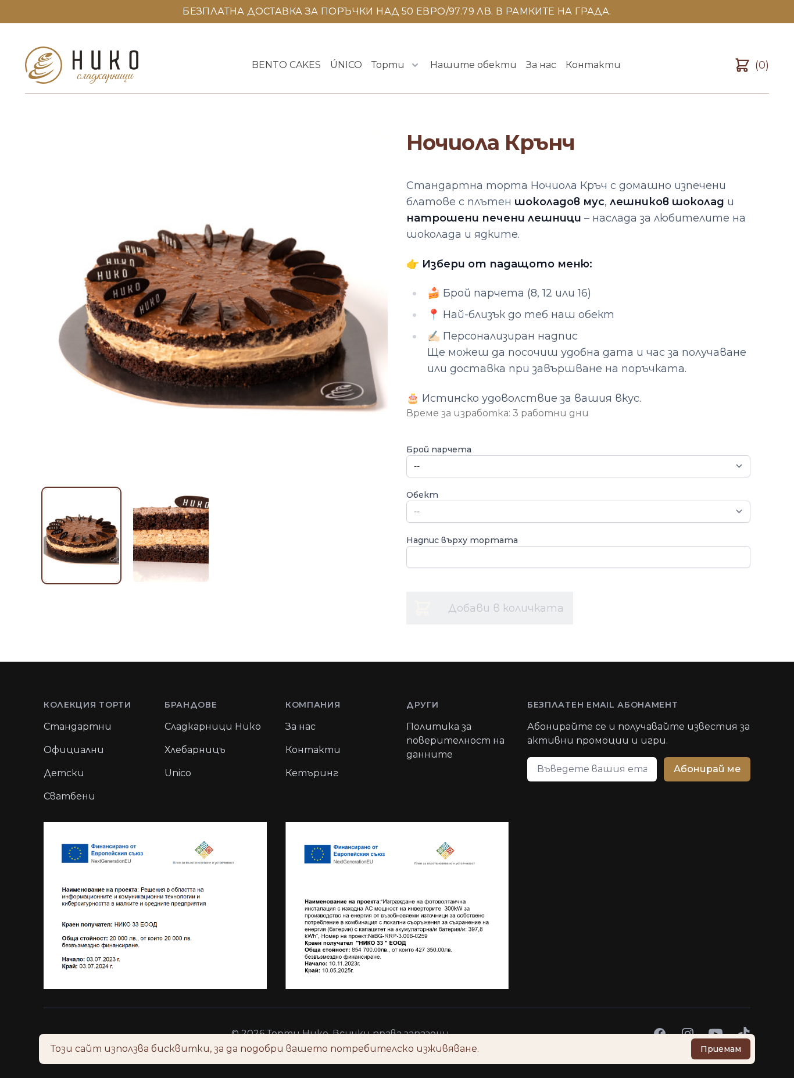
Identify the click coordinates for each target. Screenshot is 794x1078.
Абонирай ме (707, 768)
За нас (541, 64)
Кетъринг (311, 773)
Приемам (720, 1049)
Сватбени (69, 796)
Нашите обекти (473, 64)
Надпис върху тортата (462, 540)
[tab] (81, 535)
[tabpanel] (216, 303)
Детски (64, 773)
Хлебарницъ (195, 749)
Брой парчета (438, 449)
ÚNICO (346, 64)
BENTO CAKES (286, 64)
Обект (422, 495)
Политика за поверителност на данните (455, 740)
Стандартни (78, 726)
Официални (74, 749)
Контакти (593, 64)
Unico (177, 773)
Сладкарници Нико (212, 726)
